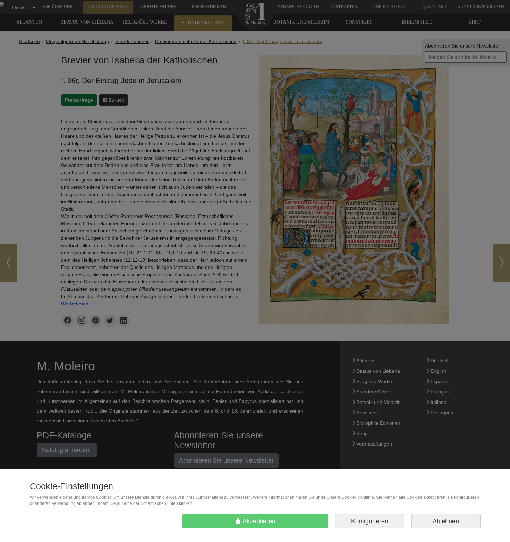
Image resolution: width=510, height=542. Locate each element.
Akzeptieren (258, 521)
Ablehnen (446, 521)
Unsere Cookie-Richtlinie (350, 497)
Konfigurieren (369, 521)
